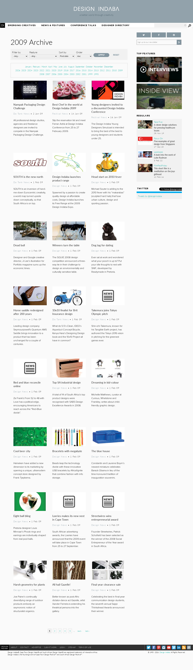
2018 (66, 70)
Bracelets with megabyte (67, 451)
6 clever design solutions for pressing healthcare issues (165, 127)
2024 (29, 70)
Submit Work (50, 647)
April (50, 66)
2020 (54, 70)
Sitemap (72, 647)
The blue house (100, 451)
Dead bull (19, 245)
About (14, 647)
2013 (96, 70)
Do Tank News (21, 113)
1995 (96, 74)
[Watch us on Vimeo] (174, 647)
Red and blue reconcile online (27, 384)
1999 (90, 74)
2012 (102, 70)
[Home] (96, 10)
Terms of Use (85, 647)
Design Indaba (165, 652)
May (55, 66)
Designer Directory (116, 25)
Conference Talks (83, 25)
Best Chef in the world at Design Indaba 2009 (67, 106)
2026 (17, 70)
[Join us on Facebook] (159, 34)
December (108, 66)
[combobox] (170, 25)
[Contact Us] (189, 647)
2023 (35, 70)
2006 (54, 74)
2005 (60, 74)
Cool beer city (21, 451)
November (98, 66)
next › (79, 631)
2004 (66, 74)
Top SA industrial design (66, 382)
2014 (90, 70)
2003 (72, 74)
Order (79, 52)
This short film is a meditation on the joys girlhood (164, 171)
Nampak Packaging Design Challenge (29, 106)
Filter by (16, 52)
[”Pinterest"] (174, 34)
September (80, 66)
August (71, 66)
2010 (114, 70)
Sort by (62, 52)
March (44, 66)
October (89, 66)
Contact (24, 647)
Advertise (36, 647)
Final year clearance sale (106, 584)
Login (62, 647)
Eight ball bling (21, 516)
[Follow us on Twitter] (144, 34)
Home (2, 25)
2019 (60, 70)
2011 (108, 70)
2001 (84, 74)
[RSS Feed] (184, 647)
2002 (78, 74)
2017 (72, 70)
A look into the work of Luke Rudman (165, 156)
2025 (23, 70)
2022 (42, 70)
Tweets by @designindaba (150, 196)
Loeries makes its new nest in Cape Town (68, 517)
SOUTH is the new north (28, 177)
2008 (42, 74)
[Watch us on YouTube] (169, 647)
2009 (120, 70)
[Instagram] (164, 647)
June (60, 66)
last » (87, 631)
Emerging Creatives (22, 25)
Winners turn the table (66, 245)
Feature (33, 52)
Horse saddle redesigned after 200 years (28, 312)
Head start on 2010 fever (106, 177)
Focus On (158, 138)
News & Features (53, 25)
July (65, 66)
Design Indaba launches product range (66, 178)
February (36, 66)
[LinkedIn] (179, 647)
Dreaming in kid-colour (105, 382)
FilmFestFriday (160, 165)
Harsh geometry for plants (29, 584)
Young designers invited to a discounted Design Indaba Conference (107, 108)
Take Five (158, 121)
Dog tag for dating (102, 245)
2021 (48, 70)
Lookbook (158, 151)
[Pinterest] (159, 647)
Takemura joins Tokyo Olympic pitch (104, 312)
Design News (59, 185)
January (28, 66)
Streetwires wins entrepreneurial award (104, 517)
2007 (48, 74)
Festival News (60, 113)
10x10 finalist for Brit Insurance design (65, 312)
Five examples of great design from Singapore (164, 143)
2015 (84, 70)
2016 (78, 70)
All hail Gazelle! (61, 584)
